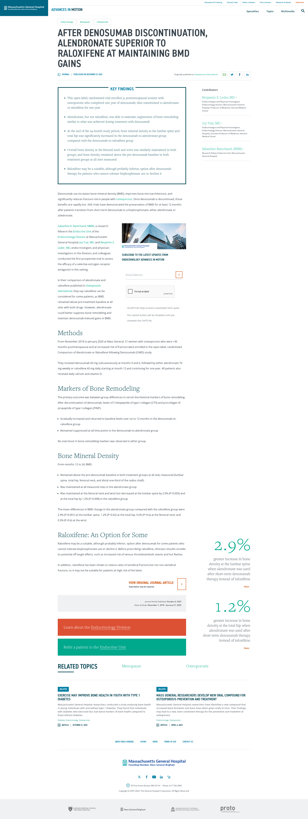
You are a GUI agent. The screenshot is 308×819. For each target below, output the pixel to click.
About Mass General (124, 741)
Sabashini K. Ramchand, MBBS (76, 226)
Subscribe (300, 2)
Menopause (85, 22)
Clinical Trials (232, 2)
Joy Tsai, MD (86, 242)
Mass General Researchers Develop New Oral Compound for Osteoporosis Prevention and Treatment (200, 697)
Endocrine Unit (82, 231)
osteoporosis (124, 199)
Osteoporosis (102, 22)
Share (246, 587)
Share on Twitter (232, 74)
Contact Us (188, 741)
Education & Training (213, 2)
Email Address (134, 275)
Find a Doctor (265, 2)
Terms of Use (170, 741)
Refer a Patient (249, 2)
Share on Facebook (240, 74)
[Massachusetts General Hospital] (154, 763)
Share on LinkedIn (247, 74)
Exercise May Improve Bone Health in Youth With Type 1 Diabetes (99, 697)
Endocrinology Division (72, 237)
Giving (143, 741)
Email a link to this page (224, 74)
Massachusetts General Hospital (19, 2)
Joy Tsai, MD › (212, 123)
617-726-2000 (175, 785)
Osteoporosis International (206, 74)
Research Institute (283, 2)
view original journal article (151, 584)
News (155, 741)
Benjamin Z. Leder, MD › (219, 97)
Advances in (66, 9)
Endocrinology (67, 22)
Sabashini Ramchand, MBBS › (223, 149)
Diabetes (61, 720)
